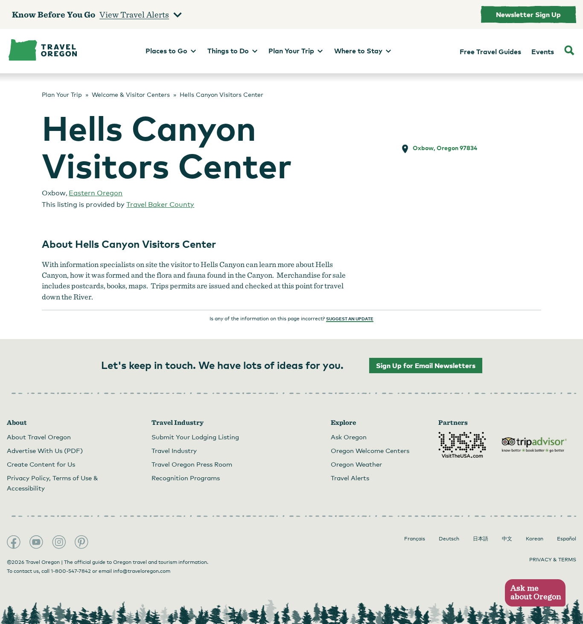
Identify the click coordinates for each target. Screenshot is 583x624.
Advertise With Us (45, 450)
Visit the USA (462, 445)
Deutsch (449, 539)
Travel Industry (174, 450)
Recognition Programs (186, 478)
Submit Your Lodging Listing (195, 437)
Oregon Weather (356, 464)
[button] (535, 593)
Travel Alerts (350, 478)
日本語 (480, 539)
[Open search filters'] (569, 51)
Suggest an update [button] (349, 318)
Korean (534, 539)
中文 (507, 539)
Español (566, 539)
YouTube (36, 542)
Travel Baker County (160, 204)
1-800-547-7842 (71, 571)
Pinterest (81, 542)
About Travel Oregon (39, 437)
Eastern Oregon (95, 193)
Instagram (59, 542)
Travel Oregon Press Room (192, 464)
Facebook (13, 542)
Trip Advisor (534, 445)
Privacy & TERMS (552, 560)
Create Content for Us (41, 464)
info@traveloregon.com (141, 571)
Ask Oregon (349, 437)
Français (414, 539)
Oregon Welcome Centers (370, 450)
